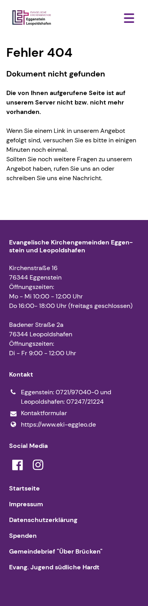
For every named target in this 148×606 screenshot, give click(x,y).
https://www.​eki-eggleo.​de (58, 424)
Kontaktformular (44, 413)
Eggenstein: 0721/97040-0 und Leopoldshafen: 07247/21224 (66, 397)
